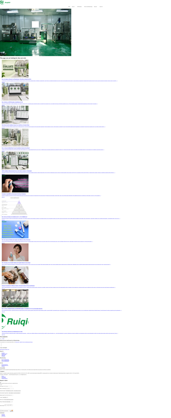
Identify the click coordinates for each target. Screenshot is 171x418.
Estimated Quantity (3, 390)
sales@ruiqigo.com (3, 349)
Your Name (2, 386)
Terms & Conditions (4, 378)
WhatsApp (3, 415)
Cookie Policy (4, 377)
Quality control (4, 354)
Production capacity (4, 353)
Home (69, 6)
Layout (1, 384)
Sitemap (3, 376)
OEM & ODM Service (5, 365)
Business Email (2, 395)
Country (1, 397)
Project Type (2, 399)
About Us (73, 6)
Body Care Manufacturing (5, 360)
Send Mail (3, 414)
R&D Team (3, 355)
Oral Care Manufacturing (5, 361)
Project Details (2, 405)
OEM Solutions (79, 6)
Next (3, 338)
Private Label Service (5, 364)
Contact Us (101, 6)
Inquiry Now (7, 349)
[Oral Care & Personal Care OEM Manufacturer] (5, 4)
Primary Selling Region (3, 401)
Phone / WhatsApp (2, 388)
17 (2, 338)
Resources (95, 6)
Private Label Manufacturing (88, 6)
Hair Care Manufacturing (5, 359)
